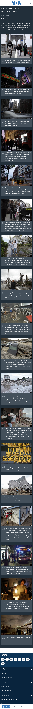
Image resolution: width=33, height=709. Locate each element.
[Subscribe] (3, 663)
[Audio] (21, 706)
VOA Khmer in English (10, 8)
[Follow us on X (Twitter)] (7, 659)
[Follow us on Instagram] (15, 659)
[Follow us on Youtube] (11, 659)
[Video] (14, 706)
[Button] (4, 19)
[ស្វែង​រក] (28, 706)
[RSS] (23, 659)
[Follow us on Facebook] (3, 659)
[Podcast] (28, 659)
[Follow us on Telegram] (19, 659)
